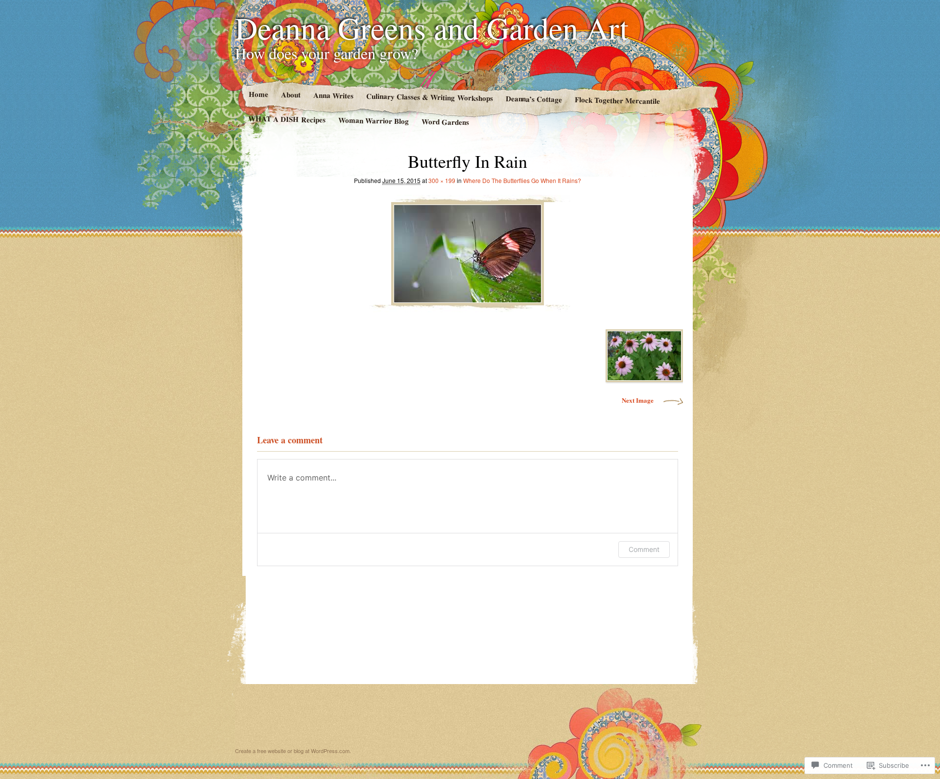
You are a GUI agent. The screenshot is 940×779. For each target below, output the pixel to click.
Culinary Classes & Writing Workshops (429, 97)
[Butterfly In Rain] (467, 251)
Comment (644, 549)
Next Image (638, 400)
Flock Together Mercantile (617, 100)
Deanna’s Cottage (533, 99)
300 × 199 (441, 180)
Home (258, 94)
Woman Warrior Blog (373, 121)
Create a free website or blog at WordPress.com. (293, 751)
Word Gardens (445, 122)
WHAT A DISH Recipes (287, 119)
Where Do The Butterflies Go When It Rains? (522, 180)
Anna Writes (333, 95)
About (290, 94)
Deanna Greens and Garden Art (432, 27)
